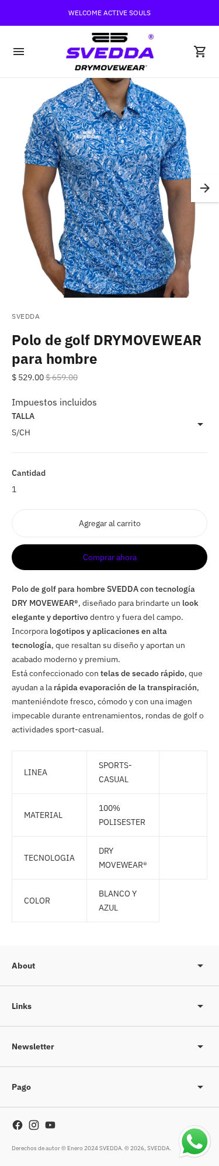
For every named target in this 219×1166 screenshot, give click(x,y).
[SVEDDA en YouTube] (50, 1125)
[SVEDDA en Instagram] (34, 1125)
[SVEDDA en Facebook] (17, 1125)
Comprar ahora (110, 557)
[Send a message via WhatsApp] (194, 1141)
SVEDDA (158, 1148)
